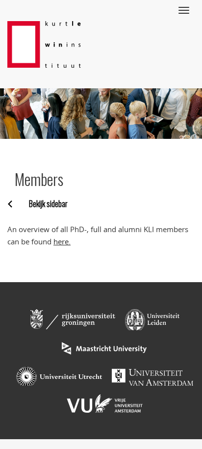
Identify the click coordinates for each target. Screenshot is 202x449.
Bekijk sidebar (48, 204)
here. (62, 241)
